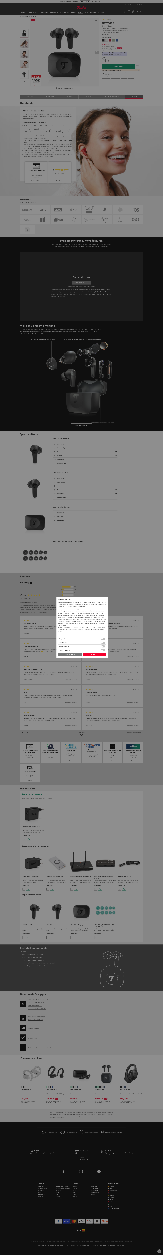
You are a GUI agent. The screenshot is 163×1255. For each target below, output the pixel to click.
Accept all (94, 654)
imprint (60, 631)
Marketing (61, 642)
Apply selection (70, 654)
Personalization (63, 646)
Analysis (61, 639)
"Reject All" (74, 613)
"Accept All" (75, 619)
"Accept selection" (63, 625)
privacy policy (96, 629)
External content (63, 650)
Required (61, 635)
